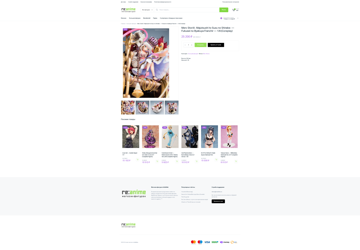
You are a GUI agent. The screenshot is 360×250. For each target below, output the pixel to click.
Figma (155, 18)
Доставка (123, 2)
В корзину (137, 159)
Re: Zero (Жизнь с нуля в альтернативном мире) (194, 199)
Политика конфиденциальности (162, 2)
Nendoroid (146, 18)
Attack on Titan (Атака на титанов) (190, 202)
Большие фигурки (135, 18)
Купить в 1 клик (216, 45)
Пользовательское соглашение (230, 2)
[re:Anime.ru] (129, 10)
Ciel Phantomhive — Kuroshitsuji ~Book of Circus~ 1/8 (187, 154)
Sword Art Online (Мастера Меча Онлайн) (192, 194)
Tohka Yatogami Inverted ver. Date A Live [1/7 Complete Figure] (149, 154)
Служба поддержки (133, 2)
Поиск (224, 9)
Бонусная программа (146, 2)
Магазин (123, 18)
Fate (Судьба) (185, 197)
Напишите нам (218, 201)
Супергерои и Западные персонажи (171, 18)
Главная (123, 23)
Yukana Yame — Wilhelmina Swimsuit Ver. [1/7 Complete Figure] (229, 154)
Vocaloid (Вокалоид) (187, 191)
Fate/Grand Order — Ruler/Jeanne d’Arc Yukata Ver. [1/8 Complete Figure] (170, 154)
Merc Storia (206, 53)
